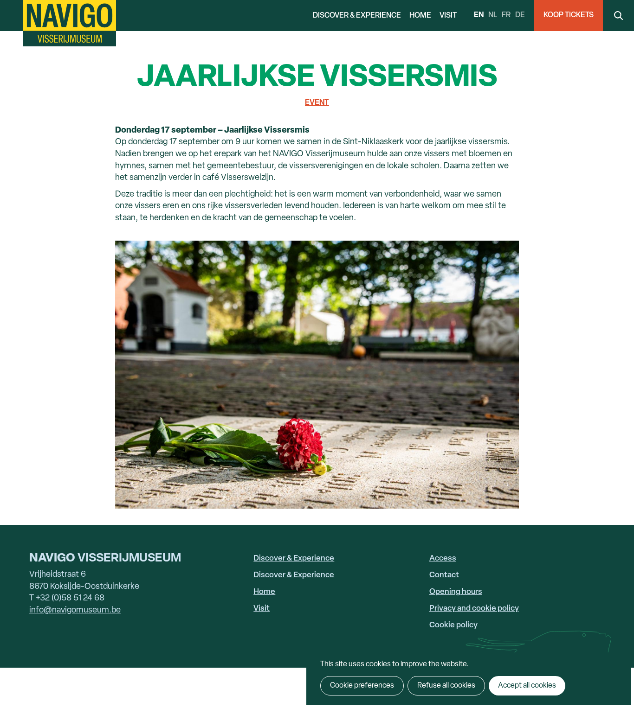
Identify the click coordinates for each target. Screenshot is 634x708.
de (520, 15)
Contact (444, 575)
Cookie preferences (362, 685)
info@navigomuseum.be (75, 610)
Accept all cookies (527, 685)
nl (492, 15)
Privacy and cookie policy (474, 608)
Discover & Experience (357, 15)
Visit (448, 15)
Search (618, 15)
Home (420, 15)
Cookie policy (453, 625)
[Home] (69, 23)
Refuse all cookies (446, 685)
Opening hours (455, 592)
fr (506, 15)
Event (317, 103)
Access (442, 558)
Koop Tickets (568, 15)
